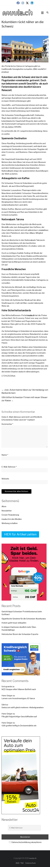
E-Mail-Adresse (9, 467)
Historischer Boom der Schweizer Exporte (20, 634)
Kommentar (7, 424)
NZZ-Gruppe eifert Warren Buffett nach (19, 689)
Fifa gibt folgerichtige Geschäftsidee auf (19, 716)
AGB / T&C (20, 863)
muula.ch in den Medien (12, 519)
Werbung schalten (10, 523)
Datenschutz (31, 863)
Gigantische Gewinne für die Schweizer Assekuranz (24, 619)
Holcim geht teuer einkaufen (14, 623)
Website (5, 479)
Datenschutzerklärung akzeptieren (26, 842)
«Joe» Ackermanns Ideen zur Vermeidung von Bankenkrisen (25, 391)
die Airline (9, 127)
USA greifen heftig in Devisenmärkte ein (19, 725)
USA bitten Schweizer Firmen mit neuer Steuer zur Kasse (25, 399)
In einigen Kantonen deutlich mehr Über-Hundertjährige (19, 628)
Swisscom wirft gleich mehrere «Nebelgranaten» (23, 707)
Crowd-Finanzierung (10, 515)
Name (5, 455)
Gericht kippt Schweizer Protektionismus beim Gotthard (22, 613)
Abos (4, 506)
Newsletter (7, 511)
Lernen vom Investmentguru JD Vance (18, 698)
